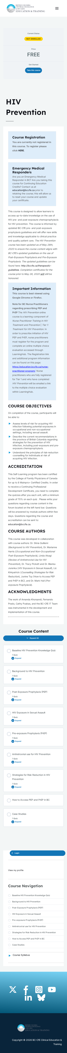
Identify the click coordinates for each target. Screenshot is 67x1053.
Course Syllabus (21, 955)
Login (17, 853)
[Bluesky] (41, 998)
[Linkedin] (28, 998)
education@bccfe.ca (23, 190)
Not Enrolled (33, 39)
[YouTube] (52, 990)
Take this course (33, 70)
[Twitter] (13, 990)
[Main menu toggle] (56, 8)
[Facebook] (26, 990)
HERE (21, 150)
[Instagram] (39, 990)
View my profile (15, 870)
